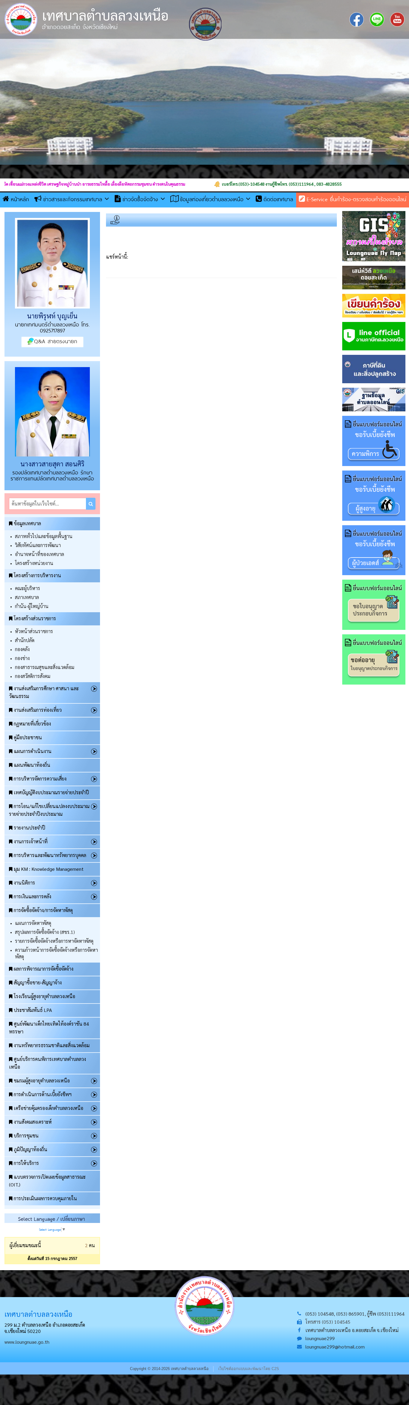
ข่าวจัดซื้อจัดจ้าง (141, 199)
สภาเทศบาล (27, 597)
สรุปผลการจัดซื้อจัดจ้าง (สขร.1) (45, 932)
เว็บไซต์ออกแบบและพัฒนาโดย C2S (248, 1368)
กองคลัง (22, 649)
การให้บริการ (26, 1163)
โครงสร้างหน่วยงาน (34, 563)
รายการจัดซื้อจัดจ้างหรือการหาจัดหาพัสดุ (54, 941)
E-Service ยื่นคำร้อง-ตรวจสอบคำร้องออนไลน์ (356, 199)
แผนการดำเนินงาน (32, 751)
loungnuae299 (320, 1338)
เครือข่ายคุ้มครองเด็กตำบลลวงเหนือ (48, 1108)
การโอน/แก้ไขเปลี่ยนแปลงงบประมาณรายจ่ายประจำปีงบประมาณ (49, 810)
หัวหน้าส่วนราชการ (34, 631)
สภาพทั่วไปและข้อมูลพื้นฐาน (43, 536)
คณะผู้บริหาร (27, 588)
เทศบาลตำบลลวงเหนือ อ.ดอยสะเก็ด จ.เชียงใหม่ (352, 1330)
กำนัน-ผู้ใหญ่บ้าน (32, 606)
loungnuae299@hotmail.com (335, 1346)
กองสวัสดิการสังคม (32, 676)
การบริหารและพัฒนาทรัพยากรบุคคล (50, 855)
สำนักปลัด (24, 640)
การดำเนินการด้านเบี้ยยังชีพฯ (43, 1094)
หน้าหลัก (20, 199)
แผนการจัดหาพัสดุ (33, 923)
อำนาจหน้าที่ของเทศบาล (39, 554)
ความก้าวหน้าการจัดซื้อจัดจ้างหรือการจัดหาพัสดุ (56, 953)
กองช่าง (22, 658)
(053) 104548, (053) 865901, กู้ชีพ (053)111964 (355, 1314)
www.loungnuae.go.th (26, 1342)
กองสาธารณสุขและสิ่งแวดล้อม (44, 667)
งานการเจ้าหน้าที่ (31, 841)
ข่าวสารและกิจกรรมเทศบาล (73, 199)
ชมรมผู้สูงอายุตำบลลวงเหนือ (42, 1080)
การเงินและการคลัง (32, 896)
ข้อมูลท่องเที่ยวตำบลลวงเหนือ (213, 199)
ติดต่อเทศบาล (278, 199)
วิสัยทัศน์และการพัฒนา (38, 545)
